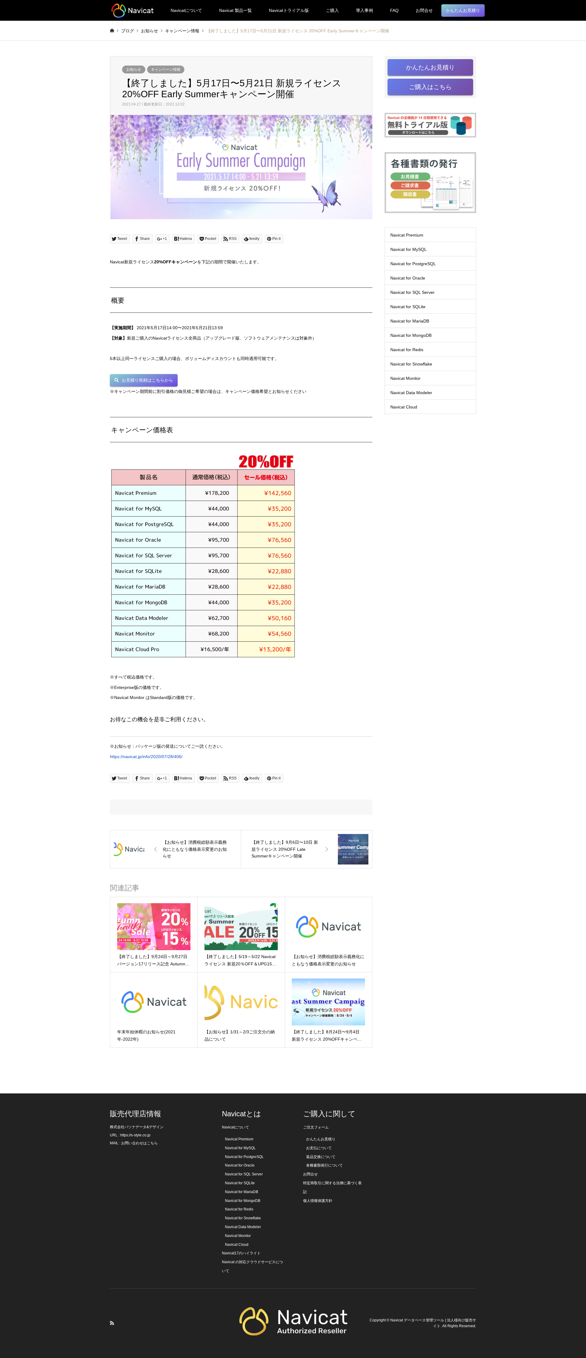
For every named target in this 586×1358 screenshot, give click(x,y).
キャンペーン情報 (165, 69)
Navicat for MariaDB (409, 321)
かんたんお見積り (463, 10)
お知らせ (133, 69)
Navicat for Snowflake (411, 364)
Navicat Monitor (405, 378)
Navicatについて (186, 10)
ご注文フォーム (316, 1127)
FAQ (394, 10)
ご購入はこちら (430, 87)
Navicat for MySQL (408, 249)
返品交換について (320, 1157)
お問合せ (424, 10)
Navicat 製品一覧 (235, 10)
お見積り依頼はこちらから (147, 380)
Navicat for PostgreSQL (413, 263)
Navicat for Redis (406, 349)
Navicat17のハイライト (241, 1253)
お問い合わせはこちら (139, 1143)
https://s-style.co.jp (135, 1135)
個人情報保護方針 (317, 1201)
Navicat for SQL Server (412, 292)
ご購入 (332, 10)
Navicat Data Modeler (411, 392)
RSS (112, 1323)
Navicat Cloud (403, 407)
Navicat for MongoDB (411, 335)
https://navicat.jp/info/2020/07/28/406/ (146, 756)
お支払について (319, 1148)
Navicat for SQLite (407, 306)
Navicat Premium (406, 235)
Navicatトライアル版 (289, 10)
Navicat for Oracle (407, 278)
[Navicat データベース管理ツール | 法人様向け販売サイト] (132, 10)
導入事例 (364, 10)
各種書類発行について (324, 1165)
